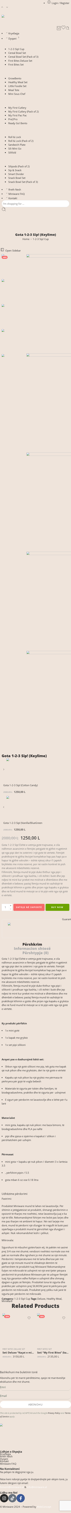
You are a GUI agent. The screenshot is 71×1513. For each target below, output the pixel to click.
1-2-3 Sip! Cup (16, 49)
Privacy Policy (54, 1413)
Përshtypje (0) (35, 953)
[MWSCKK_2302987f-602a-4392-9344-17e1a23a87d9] (14, 266)
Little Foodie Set (17, 86)
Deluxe (41, 1298)
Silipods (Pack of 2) (19, 166)
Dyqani (12, 38)
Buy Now (57, 907)
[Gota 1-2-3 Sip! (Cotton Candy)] (4, 770)
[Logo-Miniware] (35, 1435)
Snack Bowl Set (16, 178)
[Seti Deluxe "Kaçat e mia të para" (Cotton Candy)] (18, 1329)
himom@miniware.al (12, 1487)
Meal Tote (13, 90)
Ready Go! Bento (17, 123)
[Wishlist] (63, 28)
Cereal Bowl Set (17, 52)
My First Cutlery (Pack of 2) (23, 111)
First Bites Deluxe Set (20, 60)
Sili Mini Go (14, 148)
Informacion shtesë (32, 948)
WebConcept (44, 1506)
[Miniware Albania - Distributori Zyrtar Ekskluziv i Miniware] (13, 20)
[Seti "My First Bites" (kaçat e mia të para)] (53, 1329)
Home (25, 239)
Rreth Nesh (14, 189)
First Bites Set (16, 64)
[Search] (67, 28)
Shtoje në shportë (29, 907)
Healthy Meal (54, 1298)
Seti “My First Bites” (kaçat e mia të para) (53, 1352)
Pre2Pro (13, 119)
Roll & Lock (14, 137)
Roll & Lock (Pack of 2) (20, 140)
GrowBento (14, 78)
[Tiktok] (12, 1498)
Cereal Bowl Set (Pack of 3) (23, 56)
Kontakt (12, 198)
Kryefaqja (13, 33)
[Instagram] (4, 1498)
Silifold (12, 152)
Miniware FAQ (16, 194)
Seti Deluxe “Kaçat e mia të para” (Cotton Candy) (18, 1352)
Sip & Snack (14, 170)
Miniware (7, 1301)
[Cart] (58, 28)
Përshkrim (32, 944)
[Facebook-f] (21, 1498)
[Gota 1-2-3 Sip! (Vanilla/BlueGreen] (4, 808)
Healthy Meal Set (17, 82)
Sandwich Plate (16, 144)
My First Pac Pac (17, 115)
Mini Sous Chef (16, 94)
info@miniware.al (37, 1487)
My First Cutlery (17, 107)
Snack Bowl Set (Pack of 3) (23, 182)
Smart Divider (16, 174)
